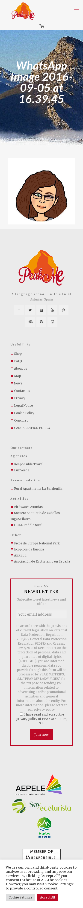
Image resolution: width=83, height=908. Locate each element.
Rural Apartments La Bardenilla (38, 489)
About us (20, 369)
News (18, 383)
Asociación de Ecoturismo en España (42, 561)
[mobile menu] (77, 9)
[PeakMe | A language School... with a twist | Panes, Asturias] (23, 11)
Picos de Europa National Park (37, 543)
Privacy (19, 398)
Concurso (21, 420)
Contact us (22, 391)
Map (17, 376)
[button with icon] (19, 310)
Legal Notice (23, 406)
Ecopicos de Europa (29, 549)
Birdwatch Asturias (28, 507)
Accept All (47, 897)
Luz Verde (21, 470)
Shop (18, 354)
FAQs (18, 361)
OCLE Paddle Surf (28, 525)
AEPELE (20, 555)
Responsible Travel (28, 464)
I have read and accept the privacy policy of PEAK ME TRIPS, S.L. (41, 719)
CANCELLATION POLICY (32, 428)
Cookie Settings (20, 897)
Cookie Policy (24, 413)
